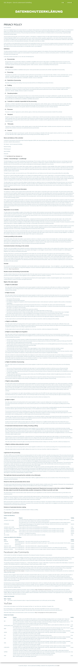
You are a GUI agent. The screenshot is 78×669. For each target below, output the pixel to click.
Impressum (69, 2)
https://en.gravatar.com (14, 269)
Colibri (58, 665)
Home (63, 2)
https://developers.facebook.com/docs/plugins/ (14, 570)
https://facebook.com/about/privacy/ (43, 589)
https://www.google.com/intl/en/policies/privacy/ (46, 612)
